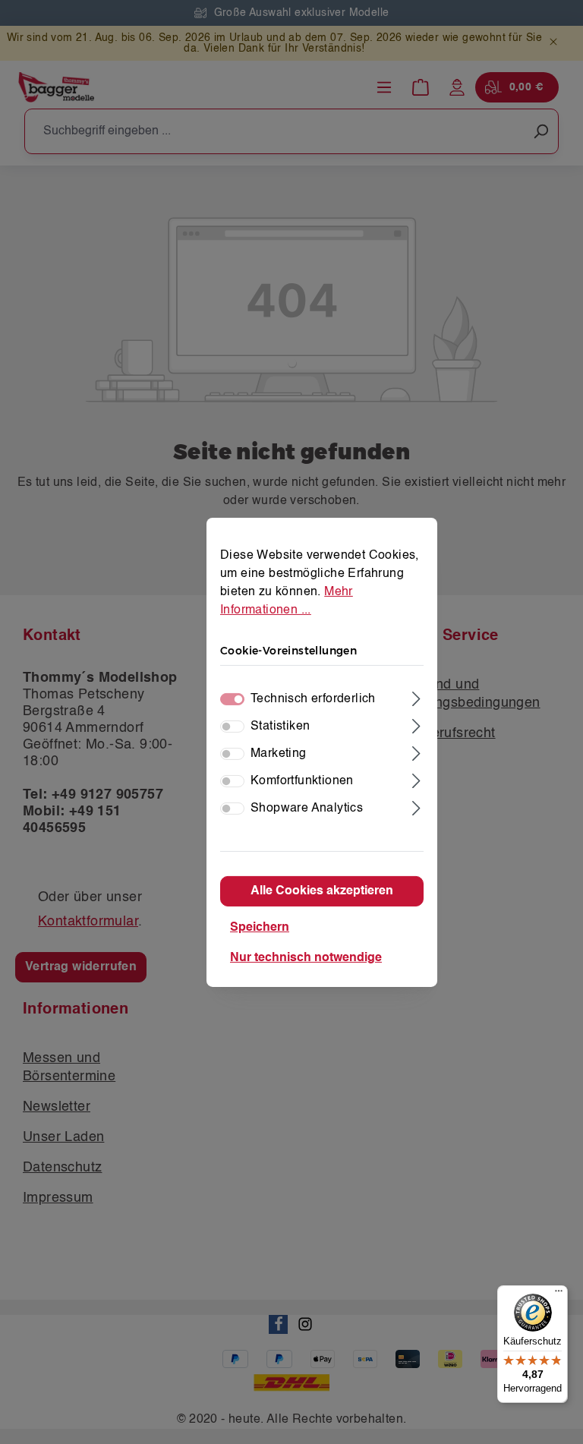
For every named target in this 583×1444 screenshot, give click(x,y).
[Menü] (559, 1294)
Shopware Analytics (307, 808)
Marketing (279, 754)
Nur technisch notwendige (306, 958)
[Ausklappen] (416, 697)
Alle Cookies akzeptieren (322, 891)
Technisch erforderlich (313, 699)
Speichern (259, 928)
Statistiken (280, 726)
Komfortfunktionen (302, 781)
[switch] (232, 726)
